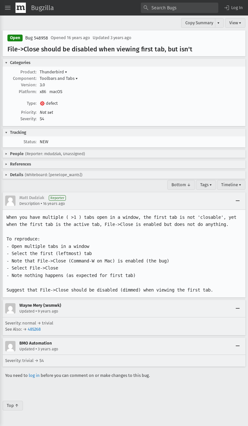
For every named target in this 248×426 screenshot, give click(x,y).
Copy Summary (199, 22)
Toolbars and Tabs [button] (59, 78)
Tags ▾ (206, 184)
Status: (30, 141)
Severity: (28, 118)
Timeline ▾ (231, 184)
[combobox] (179, 8)
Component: (24, 78)
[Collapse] (237, 201)
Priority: (28, 112)
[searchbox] (179, 8)
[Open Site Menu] (8, 8)
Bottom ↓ (181, 184)
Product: (28, 71)
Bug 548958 (36, 38)
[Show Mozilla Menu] (21, 8)
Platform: (27, 91)
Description (29, 203)
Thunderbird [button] (53, 71)
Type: (31, 103)
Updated (27, 311)
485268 (34, 329)
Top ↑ (13, 405)
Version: (28, 84)
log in (34, 375)
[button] (233, 8)
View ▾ (235, 22)
